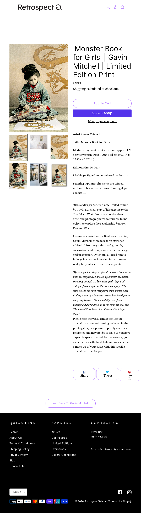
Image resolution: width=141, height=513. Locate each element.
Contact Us (16, 466)
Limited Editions (61, 443)
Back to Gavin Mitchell (73, 403)
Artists (55, 432)
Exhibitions (58, 449)
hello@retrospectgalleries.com (113, 449)
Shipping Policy (19, 449)
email (83, 342)
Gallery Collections (63, 454)
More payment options (102, 121)
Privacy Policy (18, 454)
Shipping (79, 89)
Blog (12, 460)
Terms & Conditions (22, 443)
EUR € (17, 492)
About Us (15, 437)
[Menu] (129, 7)
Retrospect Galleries (96, 501)
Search (13, 432)
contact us (79, 193)
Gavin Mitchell (90, 134)
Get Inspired (59, 437)
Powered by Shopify (120, 501)
